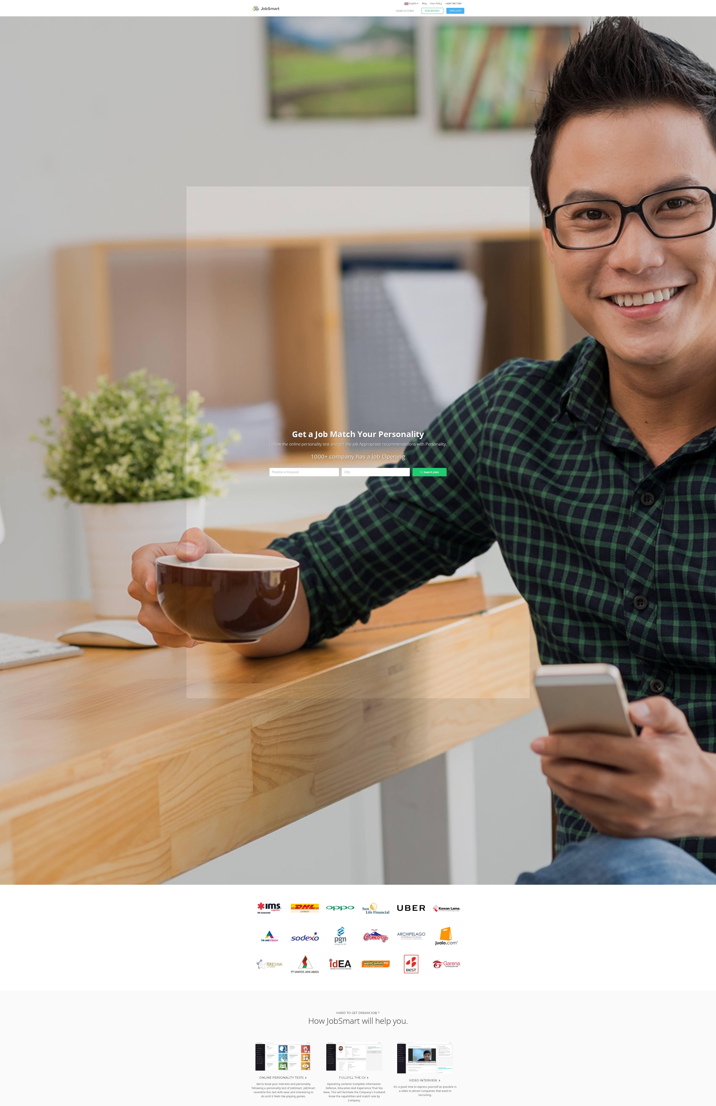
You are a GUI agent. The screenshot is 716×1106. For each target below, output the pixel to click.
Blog (424, 3)
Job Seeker (432, 10)
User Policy (436, 3)
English (412, 3)
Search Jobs (405, 10)
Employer (455, 10)
